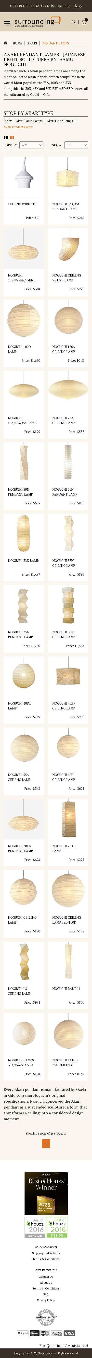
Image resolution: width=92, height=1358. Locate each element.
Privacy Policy (46, 1300)
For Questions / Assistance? (63, 1345)
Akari (32, 43)
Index (8, 121)
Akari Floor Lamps (60, 121)
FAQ (46, 1294)
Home (17, 43)
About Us (46, 1282)
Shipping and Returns (46, 1253)
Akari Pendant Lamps (19, 127)
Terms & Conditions (46, 1259)
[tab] (6, 137)
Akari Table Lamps (29, 121)
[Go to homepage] (37, 22)
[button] (7, 23)
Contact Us (46, 1276)
